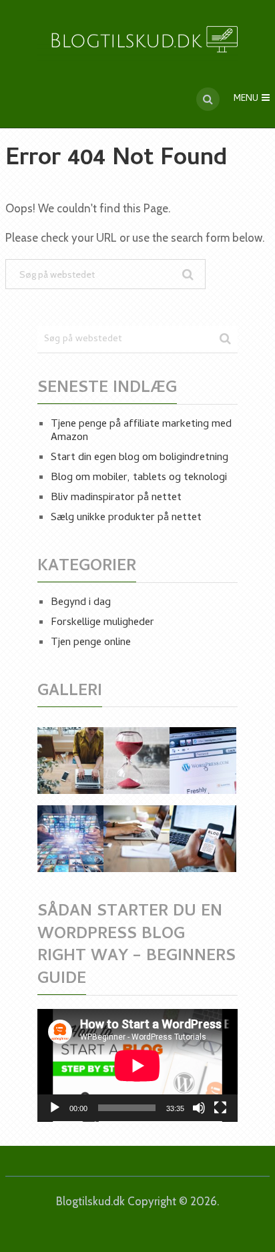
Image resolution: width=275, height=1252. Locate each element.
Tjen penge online (91, 643)
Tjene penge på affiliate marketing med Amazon (141, 431)
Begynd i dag (81, 603)
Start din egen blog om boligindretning (139, 458)
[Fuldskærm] (220, 1107)
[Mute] (199, 1107)
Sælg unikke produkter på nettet (126, 518)
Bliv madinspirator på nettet (116, 498)
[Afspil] (54, 1107)
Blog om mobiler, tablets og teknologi (139, 478)
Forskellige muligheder (102, 623)
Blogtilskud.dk (90, 1201)
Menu (246, 99)
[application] (137, 1065)
